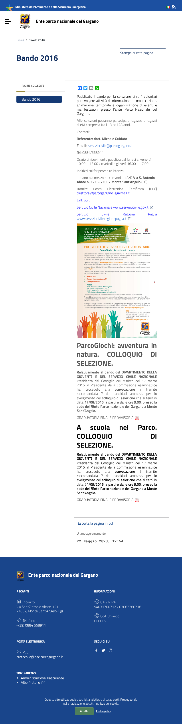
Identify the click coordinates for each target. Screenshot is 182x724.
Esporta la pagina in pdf (95, 523)
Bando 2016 (31, 99)
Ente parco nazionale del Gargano (67, 21)
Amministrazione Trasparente (42, 678)
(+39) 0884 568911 (31, 625)
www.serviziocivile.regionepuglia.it (102, 218)
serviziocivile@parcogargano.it (110, 145)
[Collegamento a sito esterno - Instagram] (110, 650)
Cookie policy (103, 711)
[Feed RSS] (174, 6)
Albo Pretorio (30, 682)
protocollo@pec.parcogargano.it (39, 657)
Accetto (84, 711)
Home (20, 40)
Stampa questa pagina (136, 52)
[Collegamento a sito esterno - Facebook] (96, 650)
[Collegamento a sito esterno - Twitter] (103, 650)
